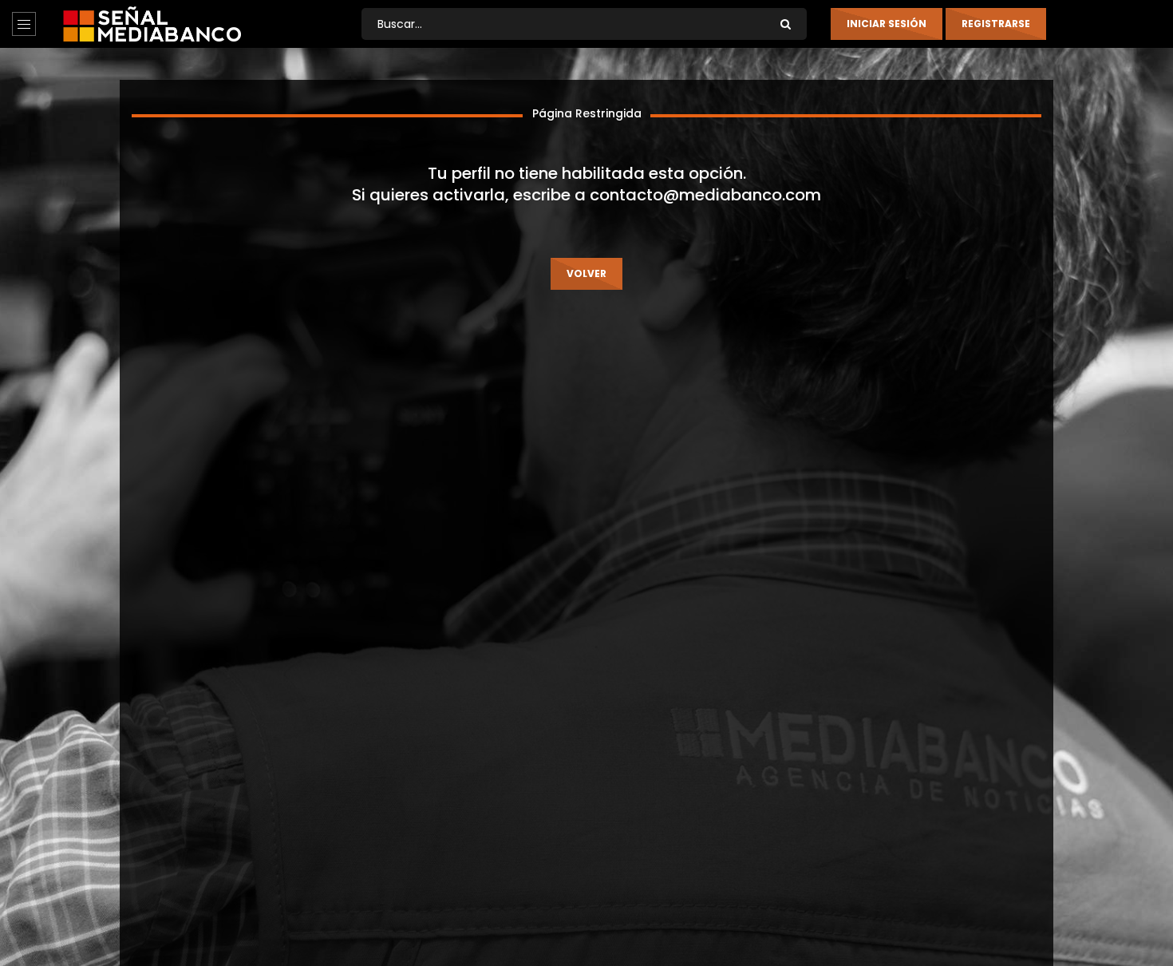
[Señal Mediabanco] (152, 24)
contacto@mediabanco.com (705, 195)
